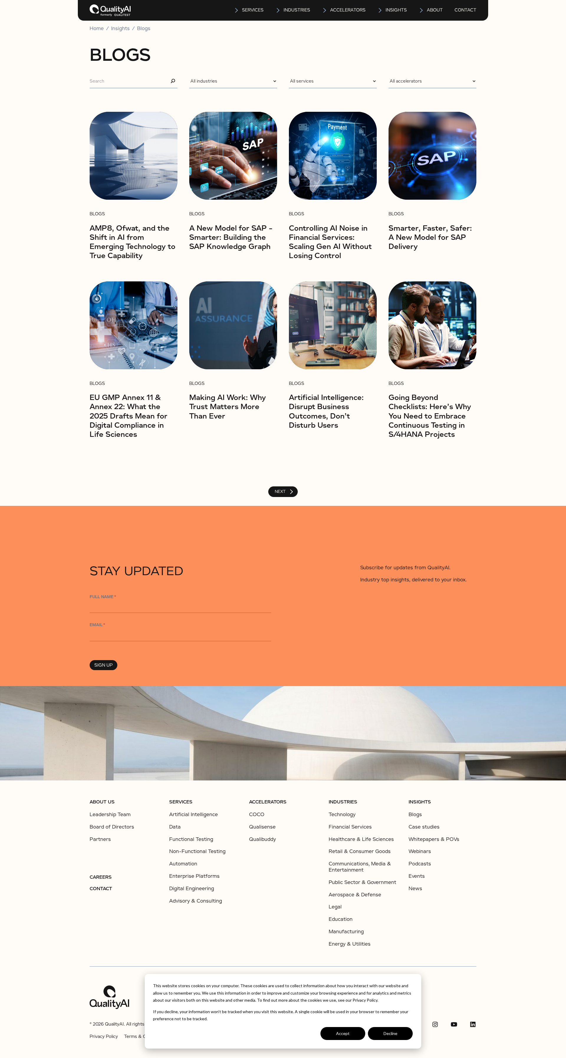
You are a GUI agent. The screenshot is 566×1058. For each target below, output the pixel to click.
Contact (465, 10)
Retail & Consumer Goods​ (360, 851)
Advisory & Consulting (195, 901)
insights (396, 10)
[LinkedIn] (472, 1024)
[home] (110, 10)
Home (97, 28)
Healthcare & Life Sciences (361, 839)
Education (341, 919)
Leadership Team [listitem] (110, 815)
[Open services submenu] (237, 10)
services (253, 10)
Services (180, 802)
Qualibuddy (262, 839)
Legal (335, 907)
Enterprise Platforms (194, 876)
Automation (183, 864)
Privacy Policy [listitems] (104, 1036)
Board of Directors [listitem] (112, 827)
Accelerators (348, 10)
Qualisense (262, 827)
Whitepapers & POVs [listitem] (434, 839)
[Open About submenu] (421, 10)
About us (102, 802)
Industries (297, 10)
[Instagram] (435, 1024)
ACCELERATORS (268, 802)
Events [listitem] (417, 876)
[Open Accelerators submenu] (325, 10)
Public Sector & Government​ (362, 882)
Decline (390, 1033)
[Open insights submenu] (380, 10)
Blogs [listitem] (415, 815)
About (435, 10)
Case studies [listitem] (424, 827)
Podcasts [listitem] (420, 864)
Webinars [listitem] (420, 851)
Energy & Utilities (350, 944)
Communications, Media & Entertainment (360, 867)
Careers (101, 877)
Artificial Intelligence (193, 814)
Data (175, 827)
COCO (256, 814)
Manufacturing (346, 932)
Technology (342, 814)
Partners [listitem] (100, 839)
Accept (343, 1033)
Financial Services (350, 827)
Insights (420, 802)
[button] (249, 10)
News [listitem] (415, 889)
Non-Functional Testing (197, 851)
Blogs (143, 28)
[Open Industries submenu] (278, 10)
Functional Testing (191, 839)
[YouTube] (454, 1024)
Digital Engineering (191, 888)
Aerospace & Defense (355, 895)
